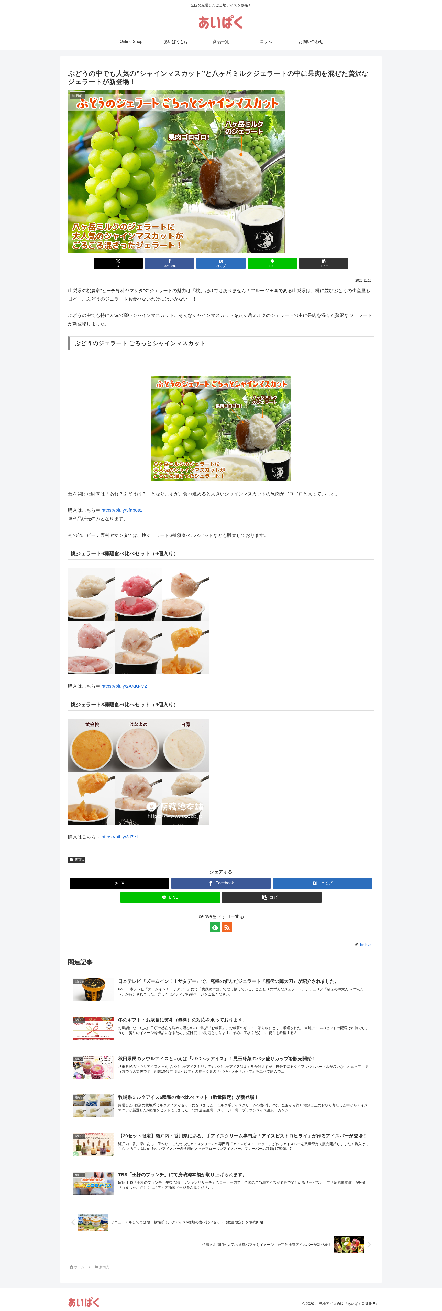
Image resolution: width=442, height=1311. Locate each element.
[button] (323, 263)
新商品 (79, 859)
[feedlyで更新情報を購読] (215, 927)
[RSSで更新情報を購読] (227, 927)
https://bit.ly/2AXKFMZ (124, 686)
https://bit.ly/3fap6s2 (122, 510)
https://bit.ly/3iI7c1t (121, 836)
